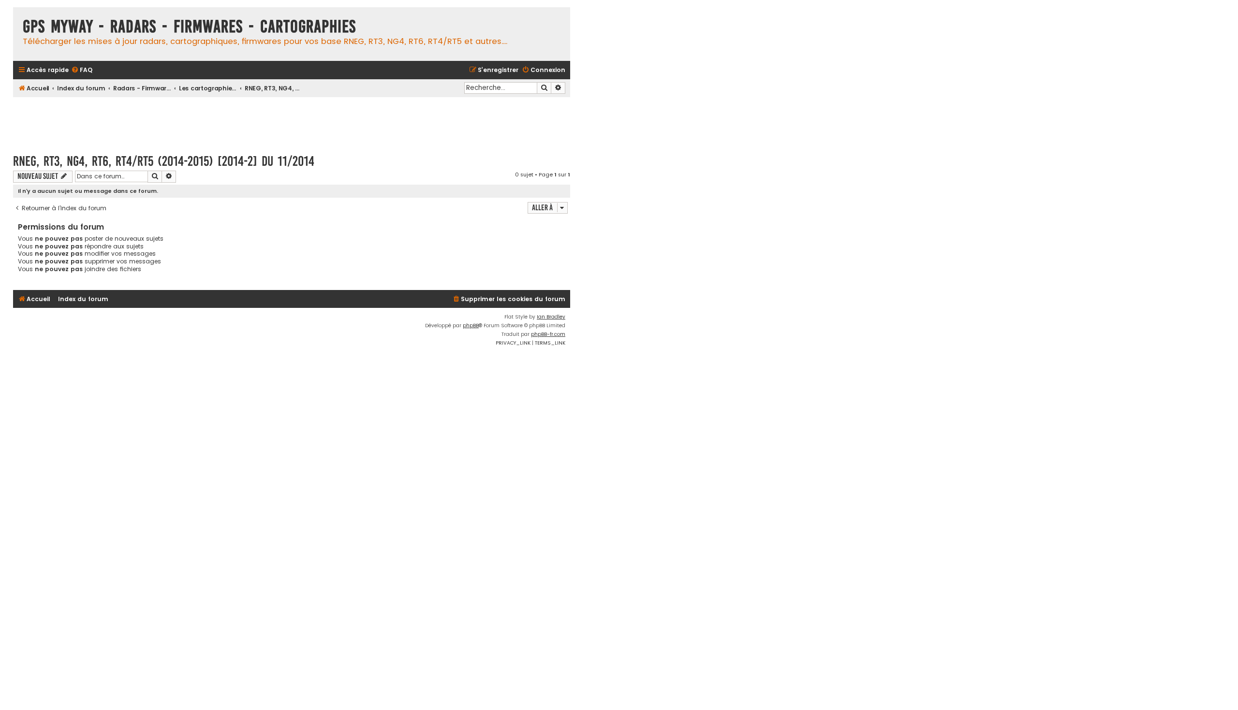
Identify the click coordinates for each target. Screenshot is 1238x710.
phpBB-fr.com (548, 334)
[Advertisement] (292, 121)
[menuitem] (81, 70)
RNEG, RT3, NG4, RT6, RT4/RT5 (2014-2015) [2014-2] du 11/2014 (163, 161)
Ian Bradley (551, 316)
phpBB (471, 325)
